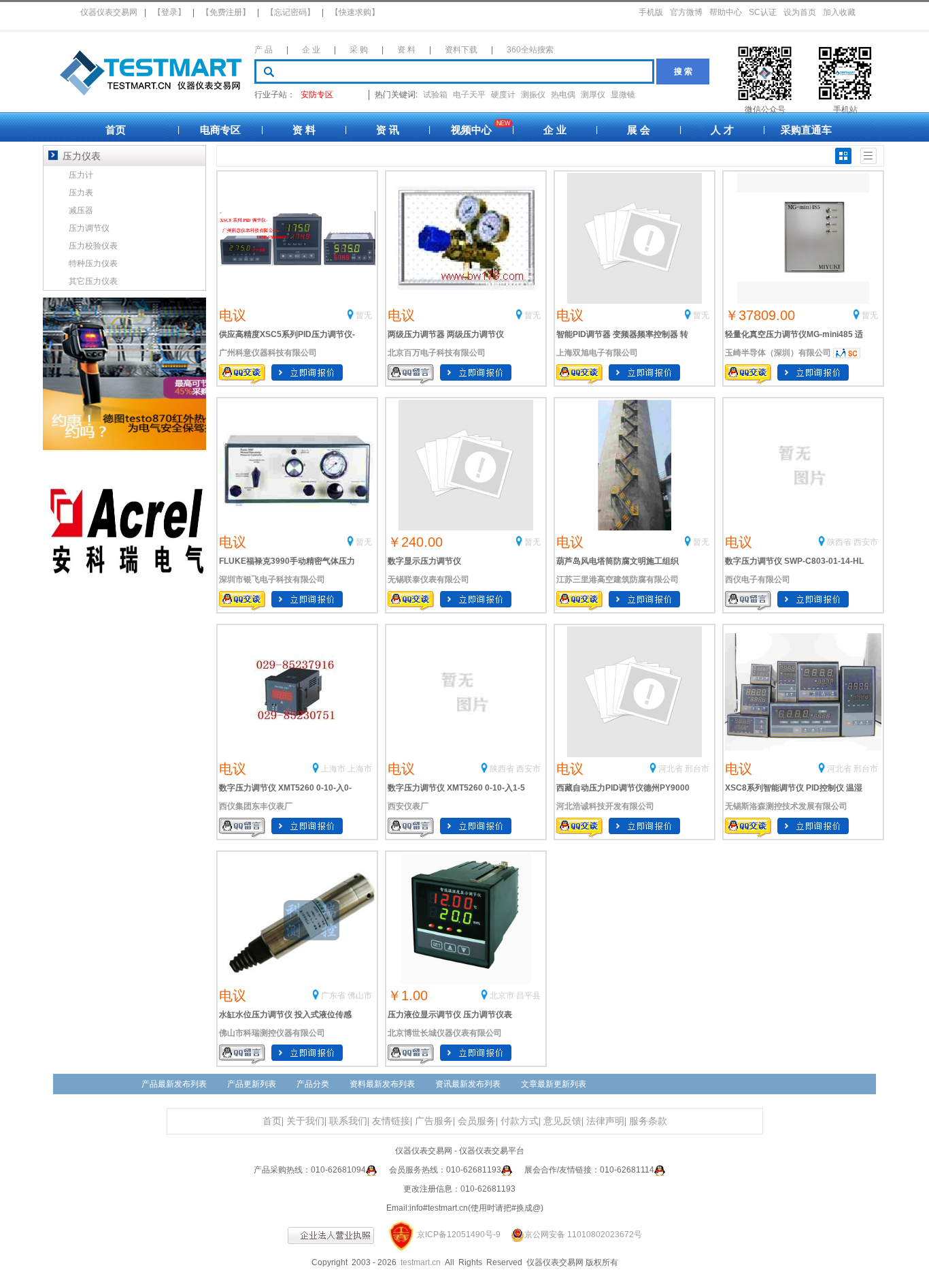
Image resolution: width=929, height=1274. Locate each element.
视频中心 (471, 130)
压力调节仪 (89, 228)
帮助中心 (725, 12)
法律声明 (605, 1121)
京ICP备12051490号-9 (459, 1234)
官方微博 (686, 12)
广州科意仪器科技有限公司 (268, 352)
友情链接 (391, 1121)
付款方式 (520, 1121)
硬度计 (503, 94)
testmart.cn (421, 1262)
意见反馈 (562, 1121)
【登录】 (169, 12)
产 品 (263, 49)
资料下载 (461, 49)
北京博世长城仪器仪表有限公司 (445, 1033)
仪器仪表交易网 (108, 12)
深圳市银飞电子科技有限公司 (272, 579)
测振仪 (533, 94)
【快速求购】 (355, 12)
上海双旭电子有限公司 (597, 352)
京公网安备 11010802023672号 (583, 1234)
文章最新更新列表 (553, 1084)
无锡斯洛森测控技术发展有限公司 (786, 806)
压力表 (81, 192)
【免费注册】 (225, 12)
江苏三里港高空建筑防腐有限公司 (617, 579)
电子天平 (469, 94)
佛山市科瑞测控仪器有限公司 (272, 1033)
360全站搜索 (530, 49)
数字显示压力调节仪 (424, 561)
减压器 (81, 210)
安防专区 (317, 94)
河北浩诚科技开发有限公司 (605, 806)
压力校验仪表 (93, 246)
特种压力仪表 (93, 263)
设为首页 (799, 12)
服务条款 (648, 1121)
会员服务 (477, 1121)
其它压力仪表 (93, 281)
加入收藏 (839, 12)
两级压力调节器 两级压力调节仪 (446, 334)
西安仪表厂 (408, 806)
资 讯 (387, 130)
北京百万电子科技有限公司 (437, 352)
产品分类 (313, 1084)
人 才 (722, 130)
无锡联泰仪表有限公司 (428, 579)
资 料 (406, 49)
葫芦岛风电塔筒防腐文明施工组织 (617, 561)
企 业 (311, 49)
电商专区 (220, 130)
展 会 (638, 130)
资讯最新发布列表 (468, 1084)
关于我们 (305, 1121)
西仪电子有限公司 (757, 579)
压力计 (81, 175)
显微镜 (623, 94)
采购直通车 (806, 130)
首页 (115, 130)
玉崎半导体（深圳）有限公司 (778, 352)
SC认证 (763, 12)
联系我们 (348, 1121)
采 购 (359, 49)
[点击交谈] (371, 1170)
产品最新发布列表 (174, 1084)
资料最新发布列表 (382, 1084)
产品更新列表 (251, 1084)
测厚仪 (593, 94)
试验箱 (435, 94)
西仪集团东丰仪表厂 (255, 806)
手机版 (651, 12)
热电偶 (563, 94)
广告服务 (434, 1121)
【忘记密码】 (290, 12)
